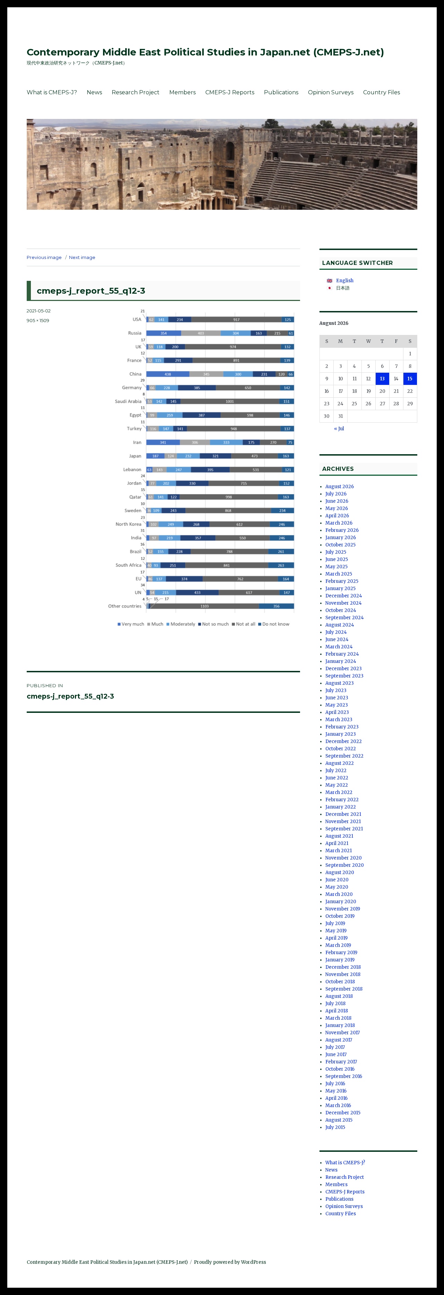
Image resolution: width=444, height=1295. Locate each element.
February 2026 (342, 530)
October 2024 (340, 610)
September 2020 (344, 865)
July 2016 (335, 1084)
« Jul (339, 429)
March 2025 (338, 574)
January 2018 (340, 1025)
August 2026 (339, 487)
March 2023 (338, 720)
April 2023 (337, 712)
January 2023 (340, 734)
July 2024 (336, 632)
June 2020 (337, 880)
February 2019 (341, 953)
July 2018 (335, 1004)
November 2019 (342, 909)
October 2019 (340, 916)
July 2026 (336, 494)
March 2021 (338, 851)
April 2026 (337, 516)
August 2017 (338, 1040)
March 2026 (338, 523)
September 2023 (344, 676)
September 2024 (344, 618)
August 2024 (339, 625)
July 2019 (335, 923)
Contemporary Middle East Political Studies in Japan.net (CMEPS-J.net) (205, 52)
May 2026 (336, 508)
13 (382, 379)
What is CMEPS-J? (52, 92)
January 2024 (340, 661)
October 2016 (340, 1069)
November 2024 (343, 603)
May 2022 (336, 785)
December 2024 (343, 596)
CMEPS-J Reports (229, 92)
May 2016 (336, 1091)
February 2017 (341, 1062)
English (344, 281)
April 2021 (336, 843)
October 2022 (340, 749)
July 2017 (335, 1047)
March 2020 (339, 894)
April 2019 (336, 938)
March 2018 (338, 1018)
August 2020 (339, 872)
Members (182, 92)
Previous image (44, 257)
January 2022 (340, 807)
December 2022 (343, 741)
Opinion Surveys (330, 92)
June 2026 (336, 501)
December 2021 (343, 814)
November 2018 (342, 974)
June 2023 (336, 698)
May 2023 (336, 705)
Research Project (136, 92)
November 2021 (343, 822)
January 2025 (340, 589)
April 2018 (336, 1011)
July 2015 (335, 1127)
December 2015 (342, 1113)
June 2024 (337, 639)
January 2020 (340, 902)
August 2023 (339, 683)
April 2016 (336, 1098)
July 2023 (336, 690)
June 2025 (336, 559)
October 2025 (340, 545)
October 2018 (340, 982)
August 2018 (339, 996)
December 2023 (343, 669)
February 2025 (341, 581)
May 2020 (336, 887)
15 (410, 379)
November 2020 (343, 858)
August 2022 (339, 763)
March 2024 (339, 647)
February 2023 (342, 727)
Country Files (381, 92)
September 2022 (344, 756)
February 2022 (342, 800)
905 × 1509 (38, 320)
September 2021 (344, 829)
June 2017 (336, 1054)
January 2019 (340, 960)
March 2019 (338, 945)
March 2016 (338, 1105)
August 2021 (339, 836)
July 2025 (335, 552)
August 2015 (338, 1120)
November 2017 (342, 1033)
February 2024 (342, 654)
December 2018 (343, 967)
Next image (82, 257)
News (94, 92)
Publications (281, 92)
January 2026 (340, 538)
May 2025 (336, 567)
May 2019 (336, 931)
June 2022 (336, 778)
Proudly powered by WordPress (230, 1262)
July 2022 (336, 771)
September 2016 (343, 1076)
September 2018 (343, 989)
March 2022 (338, 792)
